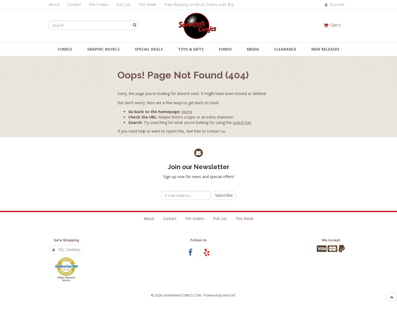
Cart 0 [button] (334, 25)
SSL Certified (67, 250)
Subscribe (224, 195)
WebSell (229, 295)
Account (336, 4)
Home (186, 111)
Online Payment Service (66, 279)
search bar (242, 122)
